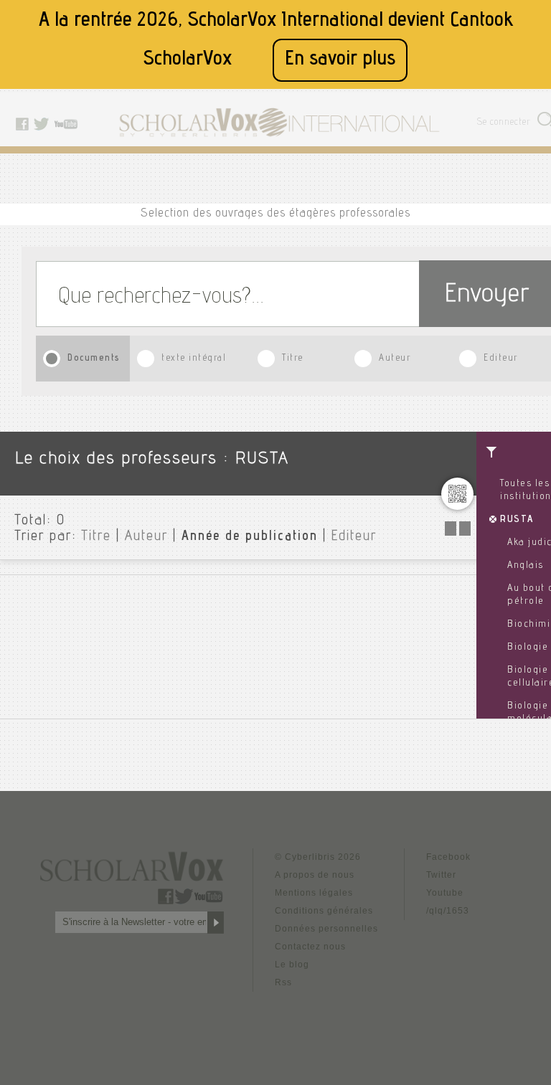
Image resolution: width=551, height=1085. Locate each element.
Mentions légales (314, 893)
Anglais (525, 566)
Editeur (501, 359)
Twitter (441, 875)
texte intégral (193, 359)
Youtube (444, 893)
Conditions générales (324, 911)
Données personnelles (326, 929)
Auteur (394, 359)
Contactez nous (310, 947)
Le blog (292, 965)
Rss (283, 982)
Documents (94, 359)
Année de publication (250, 537)
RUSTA (517, 520)
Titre (292, 359)
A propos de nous (314, 875)
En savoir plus (340, 59)
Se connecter (504, 123)
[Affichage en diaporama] (459, 532)
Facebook (448, 857)
